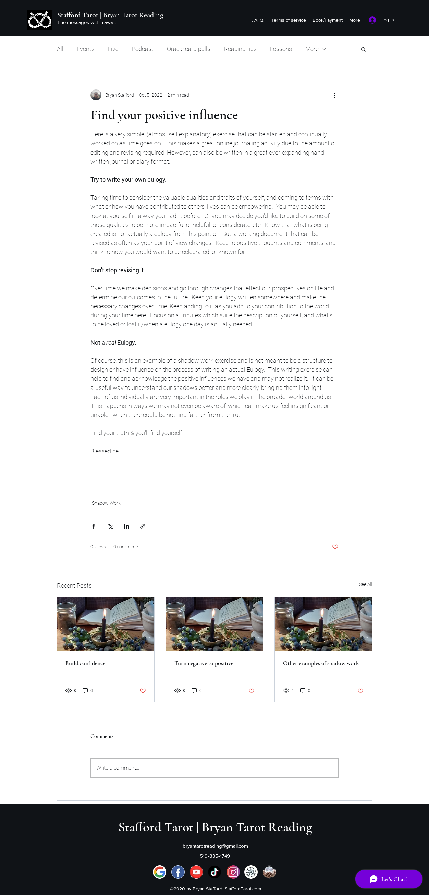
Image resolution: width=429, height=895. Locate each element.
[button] (363, 49)
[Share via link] (143, 526)
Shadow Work (106, 503)
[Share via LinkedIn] (126, 526)
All (60, 48)
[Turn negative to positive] (214, 624)
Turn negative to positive (203, 663)
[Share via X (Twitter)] (110, 526)
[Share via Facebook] (93, 526)
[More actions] (334, 95)
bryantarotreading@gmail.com (215, 846)
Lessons (281, 48)
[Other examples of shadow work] (323, 624)
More (312, 48)
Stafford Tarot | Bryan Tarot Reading (110, 15)
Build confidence (85, 663)
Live (113, 48)
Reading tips (240, 48)
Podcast (143, 48)
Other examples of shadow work (321, 663)
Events (86, 48)
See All (365, 584)
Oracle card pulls (188, 48)
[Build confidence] (105, 624)
